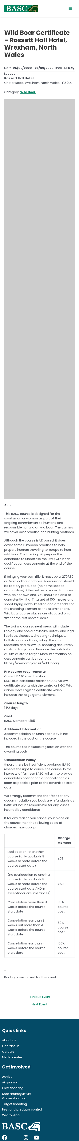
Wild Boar (28, 92)
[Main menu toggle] (70, 8)
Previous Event (39, 996)
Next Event (39, 1004)
